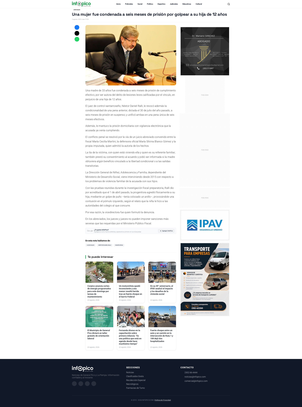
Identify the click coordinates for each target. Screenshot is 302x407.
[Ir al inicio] (81, 4)
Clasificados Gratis (135, 376)
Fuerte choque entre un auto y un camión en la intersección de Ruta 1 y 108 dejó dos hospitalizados (161, 335)
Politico (150, 4)
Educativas (186, 4)
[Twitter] (87, 383)
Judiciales (174, 4)
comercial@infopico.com (196, 381)
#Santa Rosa (119, 245)
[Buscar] (228, 4)
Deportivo (161, 4)
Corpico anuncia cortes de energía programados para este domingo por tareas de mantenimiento (99, 291)
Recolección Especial (135, 380)
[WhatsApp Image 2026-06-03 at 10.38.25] (205, 279)
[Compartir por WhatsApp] (77, 39)
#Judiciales (90, 245)
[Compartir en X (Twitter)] (77, 33)
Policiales (129, 4)
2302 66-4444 (191, 372)
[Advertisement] (205, 149)
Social (140, 4)
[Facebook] (74, 383)
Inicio (118, 4)
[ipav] (205, 225)
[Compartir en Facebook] (77, 27)
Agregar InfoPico (167, 231)
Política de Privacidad (163, 400)
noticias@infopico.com (195, 377)
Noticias (130, 372)
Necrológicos (132, 384)
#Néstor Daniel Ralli (104, 245)
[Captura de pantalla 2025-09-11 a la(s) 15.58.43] (205, 51)
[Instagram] (80, 383)
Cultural (199, 4)
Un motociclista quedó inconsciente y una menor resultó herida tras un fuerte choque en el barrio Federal (130, 291)
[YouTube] (93, 383)
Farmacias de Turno (135, 388)
